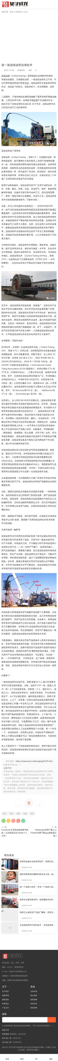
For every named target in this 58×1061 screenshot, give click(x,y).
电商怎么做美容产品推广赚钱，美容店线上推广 (37, 912)
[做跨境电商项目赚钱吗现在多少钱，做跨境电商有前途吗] (9, 877)
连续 (3, 75)
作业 (27, 83)
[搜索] (47, 4)
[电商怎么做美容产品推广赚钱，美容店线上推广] (9, 915)
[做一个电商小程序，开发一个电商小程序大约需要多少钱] (9, 889)
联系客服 (5, 1034)
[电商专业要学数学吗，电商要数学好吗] (9, 902)
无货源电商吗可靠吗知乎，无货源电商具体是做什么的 (37, 925)
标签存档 (33, 1008)
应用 (36, 100)
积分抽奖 (33, 995)
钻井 (32, 813)
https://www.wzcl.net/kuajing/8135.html (34, 761)
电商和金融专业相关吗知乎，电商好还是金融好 (37, 861)
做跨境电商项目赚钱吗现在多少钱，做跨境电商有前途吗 (37, 874)
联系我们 (5, 1004)
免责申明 (5, 995)
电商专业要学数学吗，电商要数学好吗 (36, 899)
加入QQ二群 (6, 1042)
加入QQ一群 (6, 1038)
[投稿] (42, 4)
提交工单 (5, 1030)
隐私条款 (5, 999)
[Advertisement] (29, 38)
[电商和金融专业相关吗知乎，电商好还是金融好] (9, 864)
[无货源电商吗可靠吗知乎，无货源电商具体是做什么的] (9, 927)
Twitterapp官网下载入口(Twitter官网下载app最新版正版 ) (43, 833)
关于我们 (5, 991)
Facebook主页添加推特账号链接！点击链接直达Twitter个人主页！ (14, 833)
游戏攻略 (33, 999)
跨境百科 (21, 70)
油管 (8, 75)
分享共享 (33, 991)
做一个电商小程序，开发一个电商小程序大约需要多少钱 (37, 887)
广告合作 (5, 1008)
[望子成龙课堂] (15, 4)
